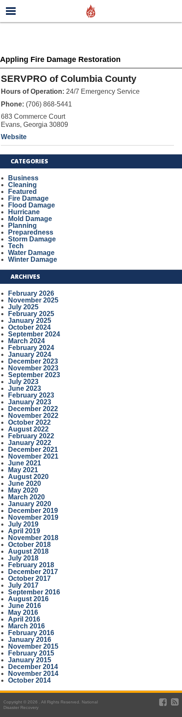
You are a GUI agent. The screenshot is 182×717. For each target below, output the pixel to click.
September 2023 (34, 374)
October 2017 (29, 578)
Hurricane (24, 212)
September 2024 (34, 334)
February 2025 (31, 313)
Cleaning (22, 184)
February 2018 (31, 565)
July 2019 (23, 524)
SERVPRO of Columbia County (68, 78)
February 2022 (31, 436)
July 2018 (23, 558)
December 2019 (33, 510)
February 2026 (31, 293)
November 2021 (33, 456)
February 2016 (31, 632)
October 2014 (29, 680)
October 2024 (29, 327)
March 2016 (26, 626)
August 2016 (28, 598)
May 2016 (23, 612)
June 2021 (24, 463)
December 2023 (33, 361)
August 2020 (28, 476)
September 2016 (34, 592)
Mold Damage (30, 218)
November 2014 (33, 673)
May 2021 (23, 469)
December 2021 (33, 449)
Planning (22, 225)
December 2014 (33, 666)
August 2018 (28, 551)
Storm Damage (32, 239)
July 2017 (23, 585)
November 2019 (33, 517)
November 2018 (33, 537)
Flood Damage (31, 205)
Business (23, 178)
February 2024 (31, 347)
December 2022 (33, 408)
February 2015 (31, 653)
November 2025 (33, 300)
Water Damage (31, 252)
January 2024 (29, 354)
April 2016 (24, 619)
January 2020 (29, 503)
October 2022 (29, 422)
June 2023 (24, 388)
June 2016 (24, 605)
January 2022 (29, 442)
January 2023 (29, 402)
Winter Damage (32, 259)
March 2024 (26, 340)
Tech (16, 245)
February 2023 (31, 395)
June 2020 (24, 483)
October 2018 (29, 544)
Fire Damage (28, 198)
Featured (22, 191)
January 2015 (29, 660)
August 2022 (28, 429)
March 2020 (26, 497)
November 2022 (33, 415)
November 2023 (33, 368)
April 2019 (24, 531)
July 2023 (23, 381)
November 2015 (33, 646)
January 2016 (29, 639)
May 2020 (23, 490)
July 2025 (23, 307)
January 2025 (29, 320)
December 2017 (33, 571)
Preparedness (30, 232)
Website (14, 136)
